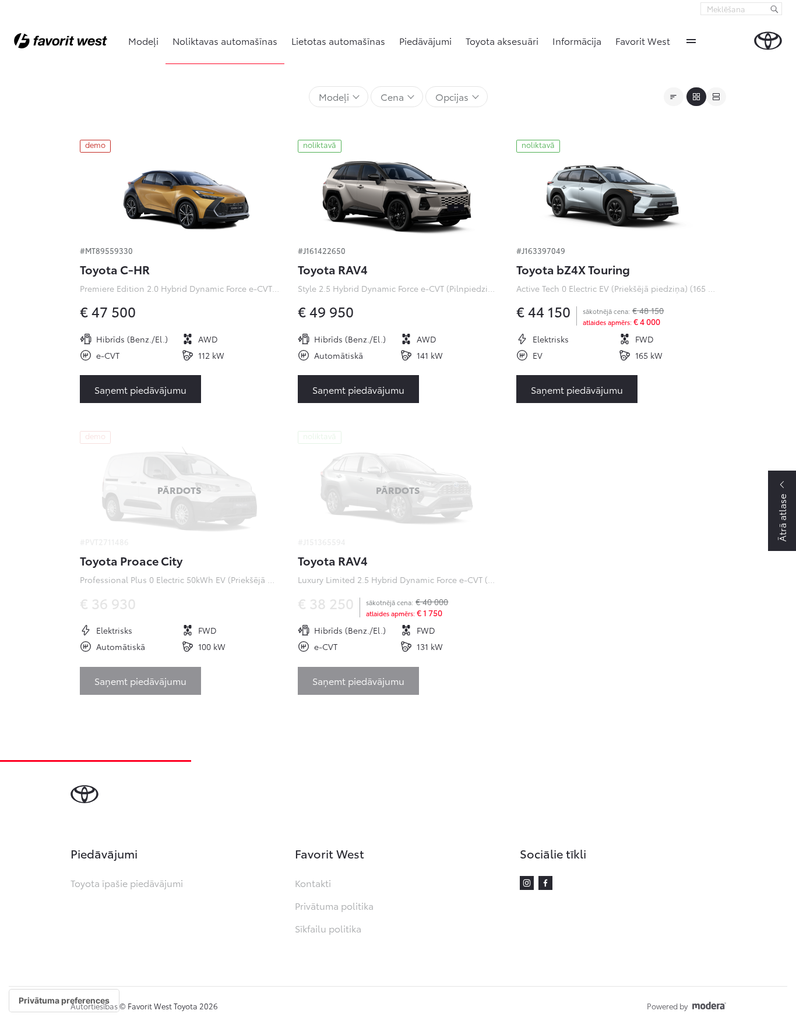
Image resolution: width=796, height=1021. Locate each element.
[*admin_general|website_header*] (768, 40)
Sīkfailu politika (328, 928)
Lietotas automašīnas (338, 40)
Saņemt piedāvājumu (140, 389)
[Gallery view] (696, 96)
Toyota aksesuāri (502, 40)
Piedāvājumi (425, 40)
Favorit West (642, 40)
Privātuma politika (334, 905)
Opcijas (452, 96)
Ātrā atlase (781, 518)
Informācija (576, 40)
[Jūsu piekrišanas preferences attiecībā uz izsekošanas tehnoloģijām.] (64, 1001)
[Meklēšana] (774, 8)
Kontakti (313, 882)
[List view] (716, 96)
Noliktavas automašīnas (224, 40)
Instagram (527, 883)
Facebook (545, 883)
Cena (392, 96)
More (691, 40)
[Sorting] (674, 96)
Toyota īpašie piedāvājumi (127, 882)
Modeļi (143, 40)
